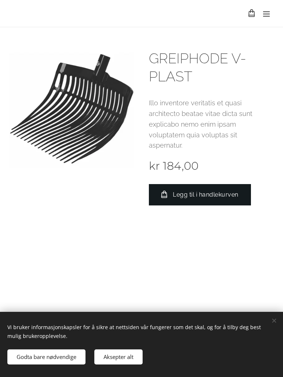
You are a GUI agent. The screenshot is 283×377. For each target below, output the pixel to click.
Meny (266, 13)
